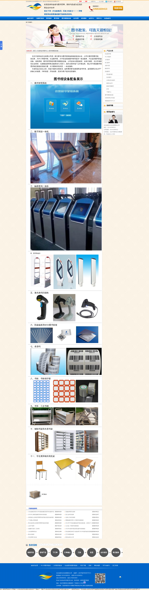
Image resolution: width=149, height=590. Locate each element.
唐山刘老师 (31, 534)
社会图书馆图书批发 (71, 565)
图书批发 (49, 18)
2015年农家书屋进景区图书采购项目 (75, 528)
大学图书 (107, 59)
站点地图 (101, 1)
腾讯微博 (110, 1)
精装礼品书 (109, 83)
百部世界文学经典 (110, 98)
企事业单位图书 (110, 80)
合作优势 (76, 18)
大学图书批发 (57, 565)
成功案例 (83, 18)
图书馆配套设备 (66, 18)
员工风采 (115, 565)
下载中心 (108, 92)
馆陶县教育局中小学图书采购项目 (74, 520)
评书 (107, 89)
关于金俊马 (106, 565)
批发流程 (33, 545)
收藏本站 (93, 1)
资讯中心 (99, 18)
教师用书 (107, 68)
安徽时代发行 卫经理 (33, 528)
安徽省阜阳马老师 (70, 511)
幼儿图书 (107, 62)
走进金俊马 (107, 18)
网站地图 (97, 565)
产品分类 (110, 51)
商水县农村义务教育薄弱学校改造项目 (38, 523)
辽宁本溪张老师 (69, 534)
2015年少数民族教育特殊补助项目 (37, 514)
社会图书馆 (108, 54)
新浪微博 (118, 1)
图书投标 (56, 18)
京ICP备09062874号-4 (84, 573)
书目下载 (83, 565)
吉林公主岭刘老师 (70, 517)
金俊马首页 (30, 18)
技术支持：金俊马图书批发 (81, 580)
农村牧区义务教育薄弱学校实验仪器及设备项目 (41, 517)
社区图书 (108, 77)
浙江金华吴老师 (69, 514)
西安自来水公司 (69, 537)
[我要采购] (118, 8)
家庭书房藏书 (110, 86)
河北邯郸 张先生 (32, 537)
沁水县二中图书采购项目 (72, 526)
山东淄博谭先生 (32, 531)
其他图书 (107, 71)
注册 (86, 1)
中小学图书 (108, 56)
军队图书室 (109, 74)
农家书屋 (107, 65)
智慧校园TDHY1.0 (110, 100)
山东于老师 (31, 526)
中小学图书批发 (46, 565)
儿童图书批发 (40, 18)
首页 (34, 51)
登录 (80, 1)
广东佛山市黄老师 (33, 520)
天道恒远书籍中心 (42, 51)
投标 (90, 565)
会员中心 (91, 18)
